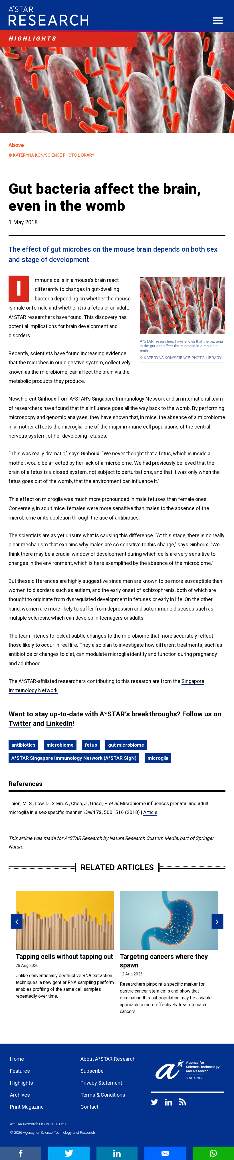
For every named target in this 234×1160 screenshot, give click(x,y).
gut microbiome (126, 745)
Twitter (20, 723)
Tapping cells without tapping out (64, 957)
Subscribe (92, 1071)
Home (17, 1059)
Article (150, 812)
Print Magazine (27, 1107)
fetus (91, 745)
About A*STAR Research (108, 1059)
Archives (20, 1095)
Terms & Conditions (102, 1095)
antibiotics (23, 745)
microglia (158, 758)
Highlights (21, 1083)
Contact (89, 1107)
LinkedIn (59, 723)
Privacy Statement (101, 1083)
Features (20, 1071)
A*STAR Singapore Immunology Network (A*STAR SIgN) (73, 758)
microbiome (60, 745)
